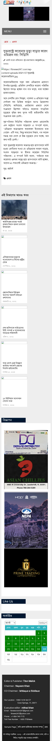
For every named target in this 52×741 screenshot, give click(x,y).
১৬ (44, 643)
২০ (27, 648)
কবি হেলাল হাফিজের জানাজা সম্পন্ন (30, 727)
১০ (8, 643)
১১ (16, 643)
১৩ (27, 643)
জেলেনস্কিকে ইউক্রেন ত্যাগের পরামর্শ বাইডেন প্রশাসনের (12, 295)
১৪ (32, 643)
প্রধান (14, 41)
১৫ (38, 643)
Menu (8, 31)
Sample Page (10, 727)
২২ (38, 648)
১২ (22, 643)
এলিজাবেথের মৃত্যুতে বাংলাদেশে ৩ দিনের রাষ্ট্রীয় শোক (13, 260)
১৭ (8, 648)
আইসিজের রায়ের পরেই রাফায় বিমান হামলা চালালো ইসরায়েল (14, 224)
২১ (32, 648)
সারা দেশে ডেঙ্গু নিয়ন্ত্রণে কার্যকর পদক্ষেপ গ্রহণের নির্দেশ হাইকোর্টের (12, 366)
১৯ (22, 648)
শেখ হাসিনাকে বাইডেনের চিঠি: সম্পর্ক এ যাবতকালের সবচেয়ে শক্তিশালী (14, 330)
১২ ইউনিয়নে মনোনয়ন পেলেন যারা (12, 399)
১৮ (15, 648)
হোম (6, 41)
